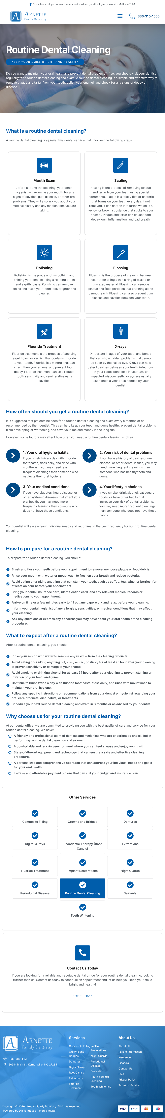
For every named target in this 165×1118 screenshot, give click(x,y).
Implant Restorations (83, 871)
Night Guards (130, 871)
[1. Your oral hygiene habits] (13, 456)
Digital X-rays (35, 844)
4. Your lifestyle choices (120, 487)
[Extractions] (130, 835)
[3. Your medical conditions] (13, 490)
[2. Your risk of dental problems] (89, 456)
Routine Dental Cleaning (82, 893)
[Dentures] (130, 813)
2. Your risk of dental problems (125, 452)
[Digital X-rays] (34, 835)
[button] (120, 16)
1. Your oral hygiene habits (46, 452)
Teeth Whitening (82, 915)
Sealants (130, 893)
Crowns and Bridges (82, 822)
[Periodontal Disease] (34, 884)
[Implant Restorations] (82, 862)
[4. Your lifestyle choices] (89, 490)
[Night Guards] (130, 862)
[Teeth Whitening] (82, 907)
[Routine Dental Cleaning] (82, 884)
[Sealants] (130, 884)
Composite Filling (34, 822)
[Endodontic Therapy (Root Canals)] (82, 835)
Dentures (130, 822)
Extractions (130, 844)
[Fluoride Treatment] (34, 862)
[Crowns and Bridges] (82, 813)
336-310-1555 (82, 996)
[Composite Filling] (34, 813)
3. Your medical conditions (46, 487)
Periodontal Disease (35, 893)
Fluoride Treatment (35, 871)
